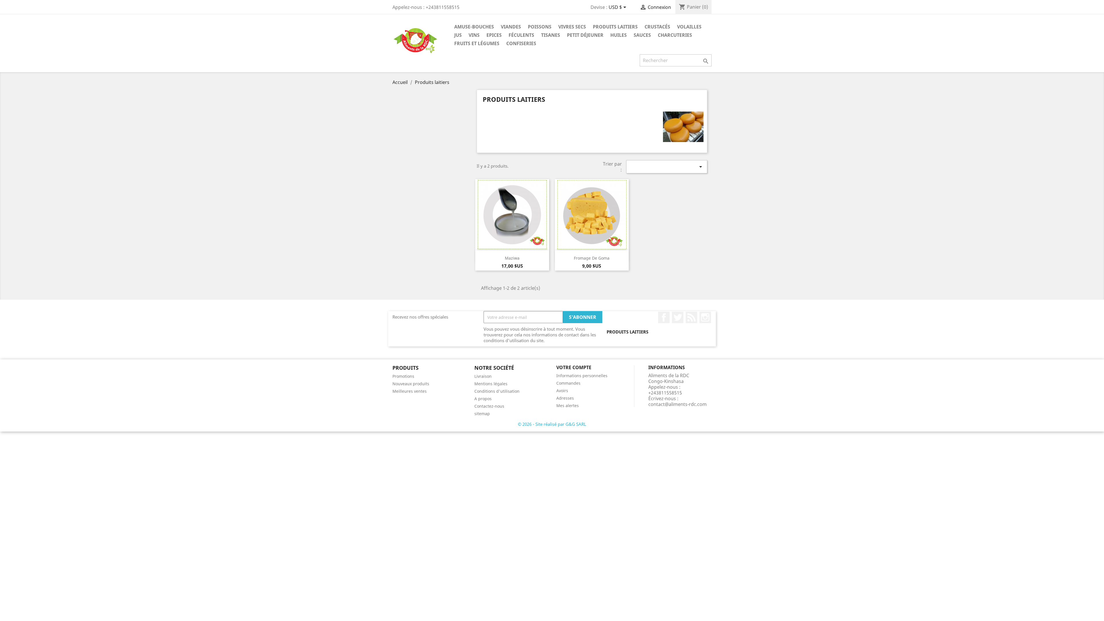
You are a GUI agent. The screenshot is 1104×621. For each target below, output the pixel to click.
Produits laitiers (615, 27)
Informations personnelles (581, 375)
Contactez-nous (489, 406)
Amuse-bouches (474, 27)
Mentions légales (490, 383)
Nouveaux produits (410, 383)
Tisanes (550, 35)
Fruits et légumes (476, 43)
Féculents (521, 35)
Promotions (403, 376)
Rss (691, 317)
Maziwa (512, 258)
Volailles (689, 27)
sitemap (482, 413)
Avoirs (562, 390)
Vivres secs (572, 27)
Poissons (539, 27)
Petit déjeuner (585, 35)
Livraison (483, 376)
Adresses (565, 398)
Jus (458, 35)
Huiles (618, 35)
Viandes (511, 27)
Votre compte (573, 367)
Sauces (642, 35)
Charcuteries (675, 35)
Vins (474, 35)
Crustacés (657, 27)
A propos (483, 398)
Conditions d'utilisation (497, 391)
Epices (494, 35)
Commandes (568, 383)
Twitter (677, 317)
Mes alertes (567, 405)
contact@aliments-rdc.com (677, 404)
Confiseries (521, 43)
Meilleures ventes (409, 391)
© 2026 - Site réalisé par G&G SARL (552, 424)
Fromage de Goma (592, 258)
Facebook (664, 317)
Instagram (705, 317)
